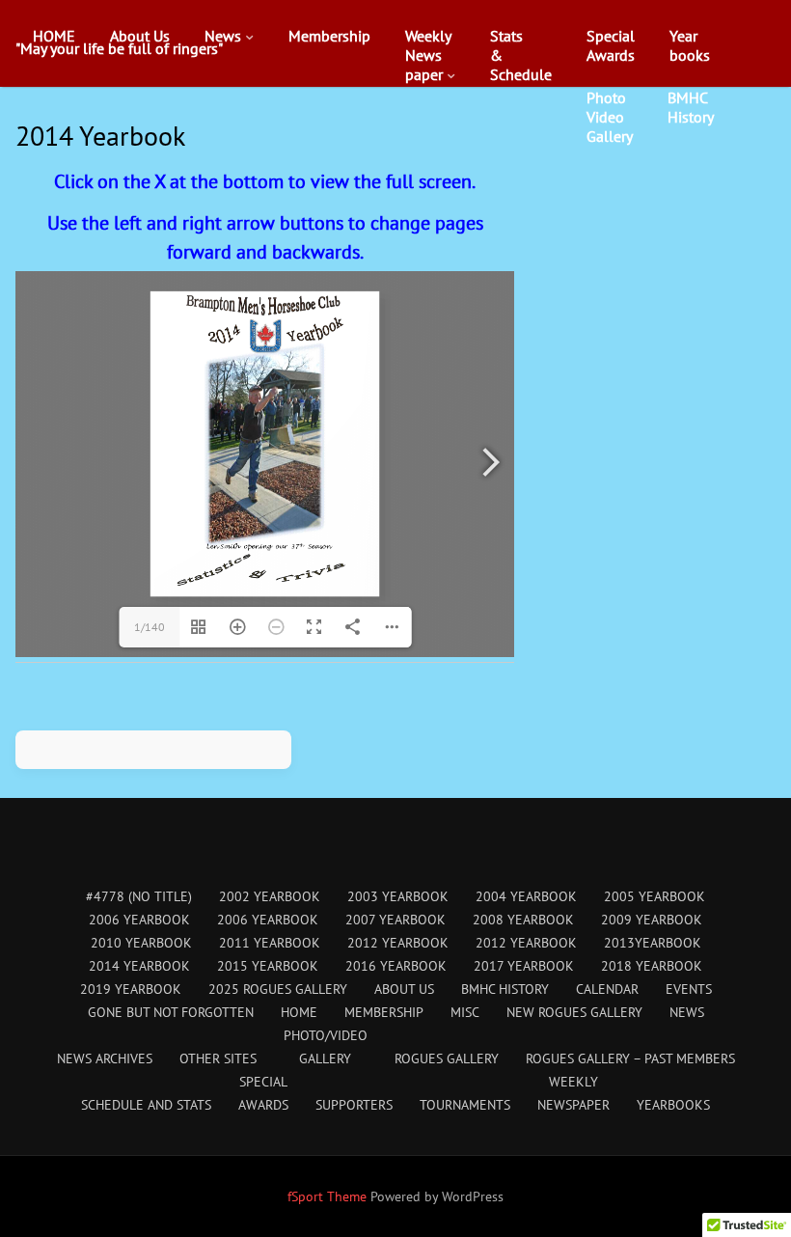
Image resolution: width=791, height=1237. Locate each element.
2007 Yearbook (395, 919)
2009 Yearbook (651, 919)
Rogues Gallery (447, 1058)
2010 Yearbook (141, 942)
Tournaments (465, 1104)
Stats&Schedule (521, 55)
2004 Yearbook (526, 896)
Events (220, 80)
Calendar (607, 989)
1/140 (149, 626)
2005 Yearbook (654, 896)
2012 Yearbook (398, 942)
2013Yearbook (652, 942)
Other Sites (218, 1058)
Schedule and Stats (146, 1104)
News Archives (443, 118)
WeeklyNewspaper (428, 55)
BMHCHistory (691, 107)
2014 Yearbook (139, 966)
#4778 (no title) (139, 896)
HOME (54, 35)
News (223, 35)
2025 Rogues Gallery (277, 989)
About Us (140, 35)
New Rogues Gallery (574, 1012)
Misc (464, 1012)
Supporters (354, 1104)
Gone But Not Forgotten (171, 1012)
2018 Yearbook (651, 966)
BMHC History (505, 989)
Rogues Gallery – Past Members (630, 1058)
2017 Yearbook (524, 966)
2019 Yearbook (130, 989)
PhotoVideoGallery (609, 117)
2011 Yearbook (269, 942)
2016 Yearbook (396, 966)
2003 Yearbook (398, 896)
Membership (329, 35)
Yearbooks (689, 45)
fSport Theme (328, 1196)
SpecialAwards (610, 45)
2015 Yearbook (267, 966)
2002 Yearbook (269, 896)
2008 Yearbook (523, 919)
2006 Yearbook (139, 919)
